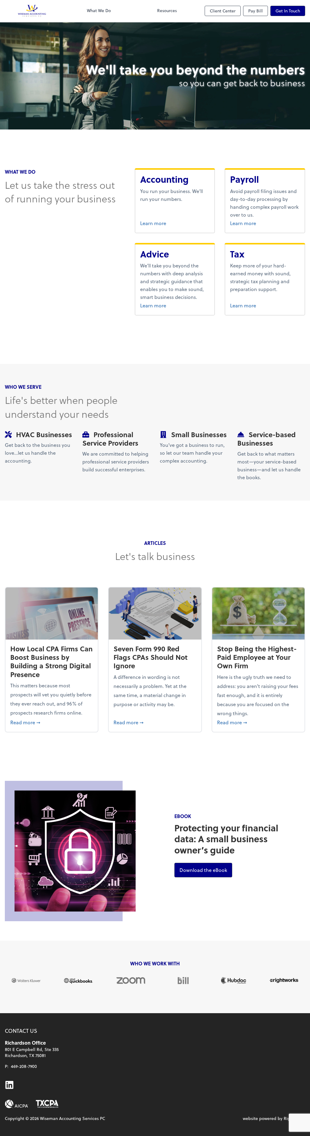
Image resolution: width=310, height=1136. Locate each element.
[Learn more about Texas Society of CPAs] (47, 1104)
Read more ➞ (51, 722)
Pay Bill (255, 11)
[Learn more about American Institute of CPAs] (16, 1104)
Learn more (175, 223)
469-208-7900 (24, 1066)
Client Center (223, 11)
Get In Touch (287, 11)
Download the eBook (206, 869)
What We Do (99, 10)
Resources (167, 10)
